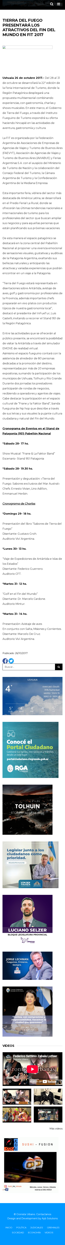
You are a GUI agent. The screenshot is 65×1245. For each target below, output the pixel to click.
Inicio (9, 1227)
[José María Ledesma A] (48, 1114)
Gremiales (53, 1227)
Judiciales (36, 1227)
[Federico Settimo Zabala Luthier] (16, 1097)
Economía (34, 1232)
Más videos (56, 1128)
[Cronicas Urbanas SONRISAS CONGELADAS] (16, 1114)
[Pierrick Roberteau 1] (48, 1097)
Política (21, 1227)
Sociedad (18, 1232)
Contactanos (43, 1214)
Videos (49, 1232)
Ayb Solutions (50, 1218)
